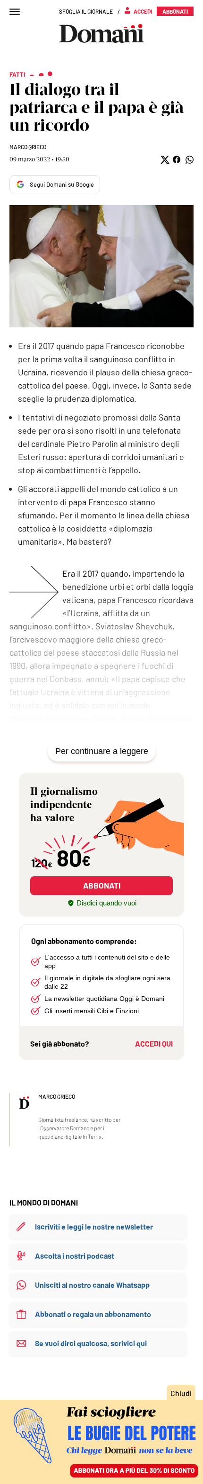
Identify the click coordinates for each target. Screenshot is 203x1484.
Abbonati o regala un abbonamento (93, 1313)
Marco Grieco (27, 146)
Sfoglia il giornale (86, 11)
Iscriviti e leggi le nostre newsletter (94, 1226)
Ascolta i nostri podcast (74, 1255)
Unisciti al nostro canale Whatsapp (92, 1284)
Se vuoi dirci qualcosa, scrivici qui (91, 1343)
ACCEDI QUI (154, 1043)
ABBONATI (101, 885)
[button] (164, 160)
